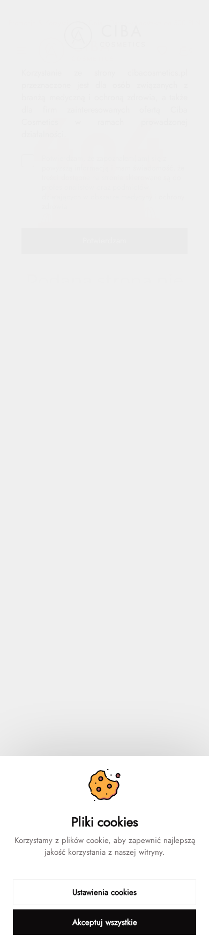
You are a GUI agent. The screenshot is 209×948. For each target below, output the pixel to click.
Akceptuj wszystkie (104, 922)
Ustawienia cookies (104, 892)
